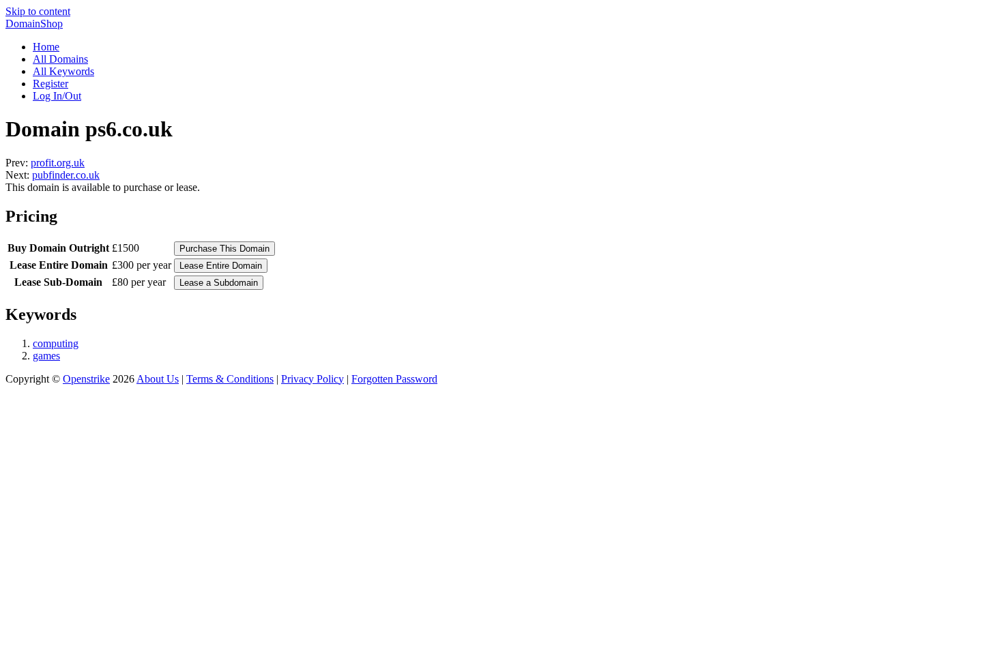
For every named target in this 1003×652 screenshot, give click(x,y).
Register (50, 83)
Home (46, 47)
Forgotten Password (394, 379)
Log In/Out (57, 96)
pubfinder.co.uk (66, 175)
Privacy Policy (312, 379)
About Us (157, 379)
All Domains (60, 59)
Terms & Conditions (230, 379)
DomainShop (34, 23)
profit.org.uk (58, 162)
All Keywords (63, 71)
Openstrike (86, 379)
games (46, 355)
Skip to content (37, 11)
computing (55, 343)
